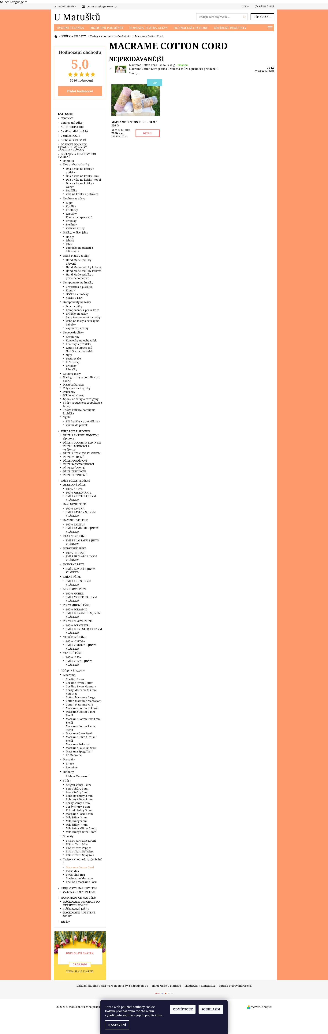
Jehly (69, 244)
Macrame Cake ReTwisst (81, 748)
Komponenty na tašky (77, 302)
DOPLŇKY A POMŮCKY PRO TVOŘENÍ (77, 155)
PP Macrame (74, 755)
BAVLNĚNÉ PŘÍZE (74, 504)
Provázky (69, 759)
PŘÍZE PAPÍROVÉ (73, 457)
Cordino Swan (75, 679)
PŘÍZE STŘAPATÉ (74, 468)
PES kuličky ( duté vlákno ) (83, 421)
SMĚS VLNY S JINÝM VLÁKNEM (79, 662)
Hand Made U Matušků (166, 985)
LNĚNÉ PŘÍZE (72, 577)
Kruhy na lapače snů (79, 217)
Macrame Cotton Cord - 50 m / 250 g (158, 65)
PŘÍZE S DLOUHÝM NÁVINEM (82, 442)
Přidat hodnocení (80, 91)
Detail (147, 133)
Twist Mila (72, 871)
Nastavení (117, 1025)
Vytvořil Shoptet (261, 1007)
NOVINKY (67, 118)
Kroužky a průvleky (78, 344)
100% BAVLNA (75, 508)
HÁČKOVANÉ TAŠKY (76, 909)
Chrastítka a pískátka (79, 287)
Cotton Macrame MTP (79, 704)
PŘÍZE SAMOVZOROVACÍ (78, 464)
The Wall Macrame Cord (81, 882)
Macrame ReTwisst (78, 744)
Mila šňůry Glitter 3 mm (81, 828)
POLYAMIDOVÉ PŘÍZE (76, 605)
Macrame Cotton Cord (80, 867)
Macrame (69, 675)
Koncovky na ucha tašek (81, 340)
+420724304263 (67, 6)
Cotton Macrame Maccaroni (83, 701)
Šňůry (67, 780)
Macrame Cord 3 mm (79, 814)
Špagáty (68, 836)
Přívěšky (71, 221)
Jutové (70, 764)
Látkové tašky (72, 373)
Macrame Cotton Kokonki (82, 708)
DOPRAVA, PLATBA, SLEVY (148, 28)
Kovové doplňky (73, 332)
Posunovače (73, 358)
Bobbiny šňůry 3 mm (79, 796)
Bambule (68, 161)
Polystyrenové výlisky (76, 388)
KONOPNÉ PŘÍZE (73, 564)
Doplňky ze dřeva (74, 198)
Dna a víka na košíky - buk (82, 176)
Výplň (67, 417)
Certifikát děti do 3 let (74, 131)
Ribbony (68, 772)
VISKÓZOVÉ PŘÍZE (74, 637)
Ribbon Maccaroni (77, 776)
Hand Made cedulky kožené (83, 267)
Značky (65, 921)
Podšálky (71, 190)
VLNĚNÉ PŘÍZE (72, 653)
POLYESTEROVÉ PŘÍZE (77, 621)
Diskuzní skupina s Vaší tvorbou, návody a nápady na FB (112, 985)
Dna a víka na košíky (76, 164)
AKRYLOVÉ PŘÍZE (74, 484)
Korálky (71, 206)
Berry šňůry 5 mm (77, 792)
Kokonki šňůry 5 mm (79, 810)
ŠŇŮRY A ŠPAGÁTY (73, 671)
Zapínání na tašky (77, 328)
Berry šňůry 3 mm (77, 788)
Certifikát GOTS (70, 135)
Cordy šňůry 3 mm (78, 803)
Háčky (70, 237)
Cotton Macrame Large (80, 697)
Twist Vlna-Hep (75, 874)
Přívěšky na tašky (77, 313)
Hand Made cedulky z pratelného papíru (79, 276)
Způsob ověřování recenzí (235, 985)
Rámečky (71, 369)
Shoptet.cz (191, 985)
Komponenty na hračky (78, 282)
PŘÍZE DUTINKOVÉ (75, 475)
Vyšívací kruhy (75, 228)
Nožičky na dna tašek (79, 351)
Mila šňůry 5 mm (77, 821)
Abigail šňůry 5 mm (78, 785)
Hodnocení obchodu (190, 28)
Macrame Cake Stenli (79, 733)
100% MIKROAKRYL (78, 492)
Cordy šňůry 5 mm (78, 806)
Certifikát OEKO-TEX (74, 140)
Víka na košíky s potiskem (82, 194)
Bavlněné (71, 767)
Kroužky (71, 213)
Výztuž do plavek (77, 425)
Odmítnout (183, 1009)
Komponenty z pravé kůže (82, 310)
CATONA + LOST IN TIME (79, 892)
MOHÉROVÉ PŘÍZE (75, 589)
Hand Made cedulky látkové (83, 271)
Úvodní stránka (70, 28)
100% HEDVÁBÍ (75, 553)
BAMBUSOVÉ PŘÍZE (75, 520)
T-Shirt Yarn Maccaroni (81, 840)
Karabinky (72, 337)
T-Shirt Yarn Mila (77, 844)
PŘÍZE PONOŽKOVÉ (75, 460)
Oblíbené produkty (230, 28)
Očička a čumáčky (77, 294)
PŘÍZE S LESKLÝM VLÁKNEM (81, 453)
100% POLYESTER (77, 625)
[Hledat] (245, 16)
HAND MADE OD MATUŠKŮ (78, 897)
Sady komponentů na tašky (83, 317)
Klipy (69, 203)
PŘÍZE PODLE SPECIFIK (75, 431)
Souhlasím (210, 1009)
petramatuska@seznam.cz (102, 6)
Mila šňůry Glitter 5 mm (81, 832)
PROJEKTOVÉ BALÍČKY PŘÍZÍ (79, 888)
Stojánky (71, 224)
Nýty (69, 355)
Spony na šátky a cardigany (81, 399)
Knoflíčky (72, 210)
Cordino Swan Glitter (79, 683)
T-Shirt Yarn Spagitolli (80, 855)
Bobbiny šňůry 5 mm (79, 799)
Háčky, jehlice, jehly (75, 232)
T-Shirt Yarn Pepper (78, 848)
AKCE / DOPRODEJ (72, 127)
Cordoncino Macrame (79, 878)
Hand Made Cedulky (76, 255)
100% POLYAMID (76, 609)
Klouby (70, 290)
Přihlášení (266, 6)
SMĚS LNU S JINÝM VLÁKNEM (78, 582)
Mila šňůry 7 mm (77, 824)
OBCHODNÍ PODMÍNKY (107, 28)
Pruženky (69, 392)
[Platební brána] (164, 993)
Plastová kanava (73, 384)
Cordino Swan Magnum (81, 686)
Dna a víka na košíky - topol (83, 179)
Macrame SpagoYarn (79, 751)
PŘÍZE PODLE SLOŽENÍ (75, 480)
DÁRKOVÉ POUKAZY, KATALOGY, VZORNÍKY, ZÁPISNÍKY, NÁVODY (73, 147)
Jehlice (70, 240)
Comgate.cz (208, 985)
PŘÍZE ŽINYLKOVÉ (75, 471)
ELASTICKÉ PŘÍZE (74, 536)
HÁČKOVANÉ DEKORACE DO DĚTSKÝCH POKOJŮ (81, 903)
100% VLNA (73, 657)
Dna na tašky (74, 306)
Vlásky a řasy (74, 297)
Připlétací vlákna (73, 395)
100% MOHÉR (75, 593)
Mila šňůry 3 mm (77, 817)
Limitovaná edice (71, 122)
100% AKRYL (74, 489)
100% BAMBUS (75, 524)
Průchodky (73, 362)
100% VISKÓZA (75, 641)
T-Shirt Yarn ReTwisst (79, 851)
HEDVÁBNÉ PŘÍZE (74, 548)
